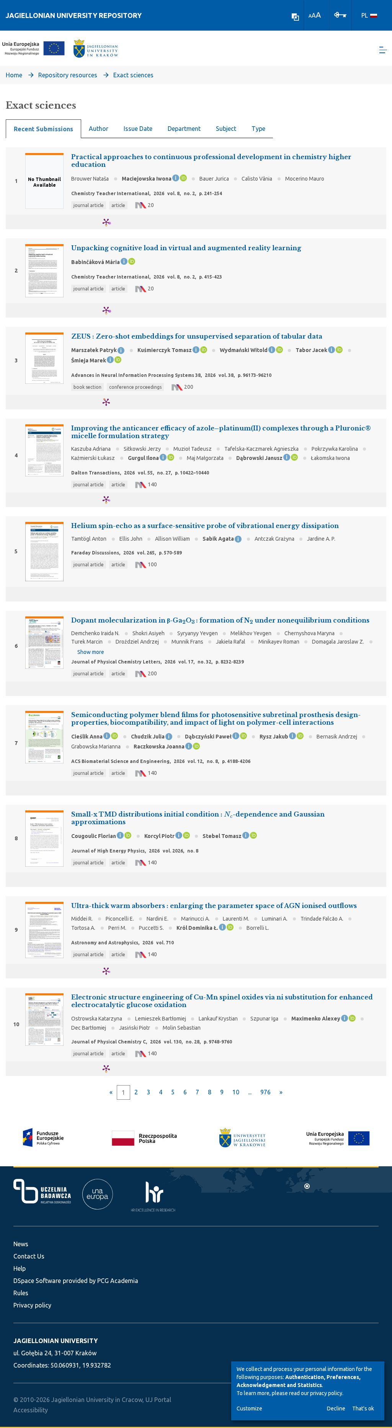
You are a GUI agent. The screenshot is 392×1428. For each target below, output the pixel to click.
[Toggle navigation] (383, 50)
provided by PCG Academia (100, 1280)
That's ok (363, 1408)
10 (235, 1092)
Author (98, 128)
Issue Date (138, 128)
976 (265, 1092)
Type (258, 128)
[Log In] (340, 14)
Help (19, 1268)
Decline (336, 1408)
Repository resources (67, 75)
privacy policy (326, 1393)
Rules (20, 1292)
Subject (226, 128)
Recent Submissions (43, 129)
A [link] (310, 15)
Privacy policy (32, 1305)
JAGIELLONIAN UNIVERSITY (55, 1340)
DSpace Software (37, 1280)
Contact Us (28, 1256)
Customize (249, 1408)
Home (14, 75)
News (20, 1244)
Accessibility (30, 1410)
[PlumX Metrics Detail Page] (110, 222)
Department (184, 128)
